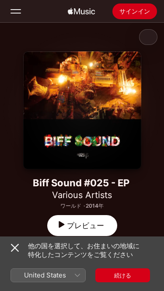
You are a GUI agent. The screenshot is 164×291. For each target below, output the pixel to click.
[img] (81, 11)
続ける (122, 275)
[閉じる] (15, 248)
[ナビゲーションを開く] (15, 11)
